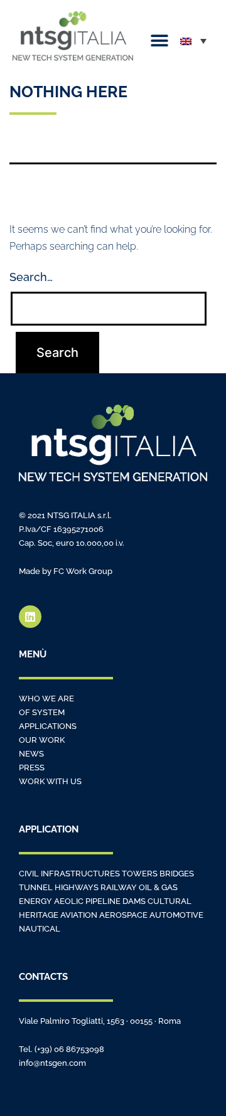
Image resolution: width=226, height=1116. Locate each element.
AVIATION (78, 915)
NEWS (31, 753)
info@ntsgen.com (52, 1063)
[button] (159, 41)
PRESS (32, 767)
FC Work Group (82, 571)
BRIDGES (176, 873)
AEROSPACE (123, 915)
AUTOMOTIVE (176, 915)
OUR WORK (42, 740)
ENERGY (35, 901)
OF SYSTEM (42, 712)
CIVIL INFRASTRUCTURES (70, 873)
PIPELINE (103, 901)
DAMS (134, 901)
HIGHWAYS (77, 887)
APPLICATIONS (48, 726)
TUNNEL (36, 887)
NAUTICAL (39, 928)
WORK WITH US (50, 781)
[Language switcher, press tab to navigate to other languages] (193, 41)
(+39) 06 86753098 (69, 1049)
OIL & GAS (158, 887)
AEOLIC (68, 901)
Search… (31, 277)
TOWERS (140, 873)
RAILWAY (119, 887)
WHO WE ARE (46, 698)
